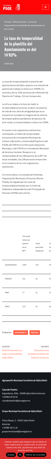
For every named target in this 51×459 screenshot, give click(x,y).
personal (35, 332)
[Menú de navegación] (45, 7)
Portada (7, 22)
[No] (47, 448)
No (20, 455)
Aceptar (11, 455)
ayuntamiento (21, 332)
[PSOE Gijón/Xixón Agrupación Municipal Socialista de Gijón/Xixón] (12, 7)
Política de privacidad (35, 455)
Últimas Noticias (19, 22)
